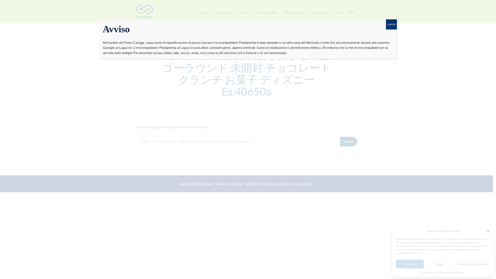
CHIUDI (391, 24)
